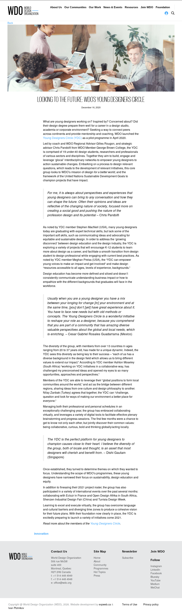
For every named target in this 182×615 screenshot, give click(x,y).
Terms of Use (129, 604)
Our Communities (75, 7)
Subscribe (127, 557)
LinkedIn (155, 569)
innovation (41, 533)
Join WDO (147, 7)
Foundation (163, 7)
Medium (155, 584)
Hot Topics (100, 572)
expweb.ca (105, 604)
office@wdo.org (62, 582)
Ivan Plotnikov (16, 608)
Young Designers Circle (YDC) (62, 138)
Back (10, 23)
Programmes (101, 568)
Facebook (156, 573)
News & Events (112, 7)
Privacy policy (151, 604)
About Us (56, 7)
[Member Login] (166, 13)
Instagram (156, 566)
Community (100, 565)
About (97, 561)
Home (97, 557)
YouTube (155, 580)
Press (97, 575)
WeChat (155, 587)
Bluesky (155, 576)
